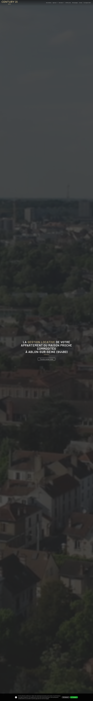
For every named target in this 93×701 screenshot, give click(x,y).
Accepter (75, 697)
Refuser (66, 697)
